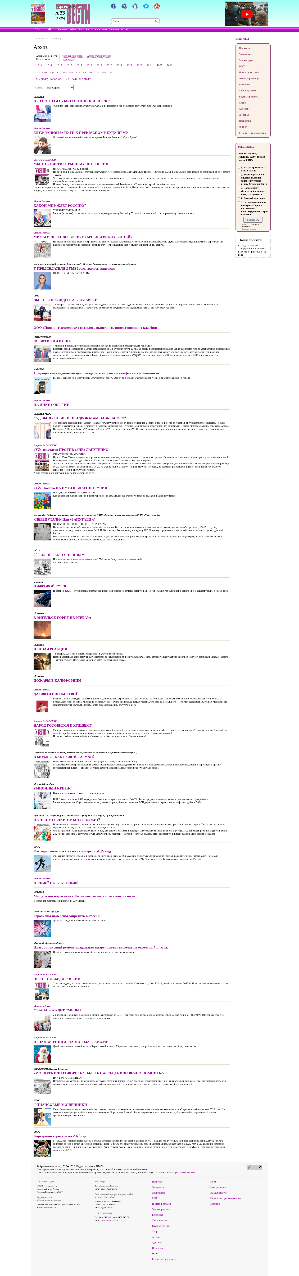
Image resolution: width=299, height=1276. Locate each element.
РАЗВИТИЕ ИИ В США (52, 341)
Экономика (245, 54)
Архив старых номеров (99, 55)
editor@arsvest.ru (109, 1189)
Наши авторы (99, 29)
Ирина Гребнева (42, 128)
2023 (139, 65)
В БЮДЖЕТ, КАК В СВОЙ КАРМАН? (64, 756)
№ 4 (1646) (42, 79)
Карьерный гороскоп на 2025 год (60, 1136)
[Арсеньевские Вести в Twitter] (146, 6)
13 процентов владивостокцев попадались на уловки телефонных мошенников (97, 373)
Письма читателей (249, 72)
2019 (99, 65)
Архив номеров (218, 1187)
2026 (169, 65)
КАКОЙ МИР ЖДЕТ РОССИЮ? (60, 205)
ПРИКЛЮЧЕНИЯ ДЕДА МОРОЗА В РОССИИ (71, 1041)
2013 (39, 65)
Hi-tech (243, 126)
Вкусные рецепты (249, 96)
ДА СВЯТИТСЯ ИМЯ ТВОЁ (56, 693)
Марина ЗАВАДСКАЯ (45, 159)
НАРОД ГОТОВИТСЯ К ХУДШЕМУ (63, 725)
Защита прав (246, 60)
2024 (149, 65)
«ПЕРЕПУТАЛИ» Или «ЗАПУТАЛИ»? (64, 519)
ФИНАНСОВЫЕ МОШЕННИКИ (60, 1104)
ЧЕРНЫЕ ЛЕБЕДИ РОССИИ (57, 978)
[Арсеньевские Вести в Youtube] (157, 6)
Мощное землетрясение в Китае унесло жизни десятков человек (84, 896)
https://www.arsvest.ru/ (185, 1172)
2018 (89, 65)
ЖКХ (242, 66)
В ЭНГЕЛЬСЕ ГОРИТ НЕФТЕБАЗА (62, 617)
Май (65, 72)
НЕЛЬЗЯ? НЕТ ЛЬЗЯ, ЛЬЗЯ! (56, 882)
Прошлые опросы (249, 228)
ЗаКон (72, 29)
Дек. (111, 72)
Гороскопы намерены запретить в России (67, 915)
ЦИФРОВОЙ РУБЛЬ (50, 586)
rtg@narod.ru (107, 1207)
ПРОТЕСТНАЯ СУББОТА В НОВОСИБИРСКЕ (72, 101)
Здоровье (244, 114)
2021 (119, 65)
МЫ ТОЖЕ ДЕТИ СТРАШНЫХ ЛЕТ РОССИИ (71, 164)
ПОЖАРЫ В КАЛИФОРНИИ (57, 680)
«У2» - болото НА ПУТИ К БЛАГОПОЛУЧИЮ (71, 487)
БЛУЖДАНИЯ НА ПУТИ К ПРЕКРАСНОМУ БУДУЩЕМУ (81, 132)
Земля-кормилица (249, 78)
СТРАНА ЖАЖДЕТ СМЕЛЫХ (58, 1010)
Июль (78, 72)
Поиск (213, 1181)
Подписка (215, 1203)
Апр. (59, 72)
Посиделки (245, 120)
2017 (79, 65)
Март (52, 72)
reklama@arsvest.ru (110, 1220)
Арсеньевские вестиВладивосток (72, 57)
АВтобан (243, 108)
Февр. (44, 72)
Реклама (62, 29)
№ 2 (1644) (71, 79)
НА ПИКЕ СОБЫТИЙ (52, 404)
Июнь (71, 72)
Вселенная (244, 84)
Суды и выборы (250, 245)
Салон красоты (247, 90)
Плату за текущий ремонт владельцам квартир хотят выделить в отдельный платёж (101, 947)
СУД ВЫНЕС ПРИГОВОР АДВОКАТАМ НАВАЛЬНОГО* (80, 418)
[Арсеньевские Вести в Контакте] (135, 6)
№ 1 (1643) (85, 79)
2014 (49, 65)
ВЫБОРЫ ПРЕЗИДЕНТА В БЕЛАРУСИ (66, 299)
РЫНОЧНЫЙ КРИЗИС (53, 788)
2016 (69, 65)
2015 (59, 65)
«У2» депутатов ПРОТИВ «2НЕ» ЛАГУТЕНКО (71, 449)
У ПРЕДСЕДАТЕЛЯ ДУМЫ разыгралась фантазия (74, 268)
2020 (109, 65)
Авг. (85, 72)
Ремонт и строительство (252, 132)
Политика (244, 48)
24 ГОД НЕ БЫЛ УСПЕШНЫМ (59, 554)
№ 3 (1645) (56, 79)
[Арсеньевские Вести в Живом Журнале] (124, 6)
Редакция (83, 29)
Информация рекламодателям (225, 1198)
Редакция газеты (218, 1192)
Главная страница (41, 38)
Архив (124, 29)
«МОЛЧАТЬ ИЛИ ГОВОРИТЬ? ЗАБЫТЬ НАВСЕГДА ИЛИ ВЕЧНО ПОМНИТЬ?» (99, 1073)
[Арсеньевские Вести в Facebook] (113, 6)
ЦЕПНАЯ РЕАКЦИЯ (50, 649)
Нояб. (104, 72)
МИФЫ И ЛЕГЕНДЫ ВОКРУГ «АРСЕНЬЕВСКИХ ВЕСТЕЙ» (83, 237)
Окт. (98, 72)
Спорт (242, 102)
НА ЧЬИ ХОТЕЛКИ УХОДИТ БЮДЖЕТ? (67, 819)
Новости (114, 29)
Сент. (91, 72)
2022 (129, 65)
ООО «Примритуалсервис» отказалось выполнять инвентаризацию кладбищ (95, 327)
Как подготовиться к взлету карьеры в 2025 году (72, 851)
